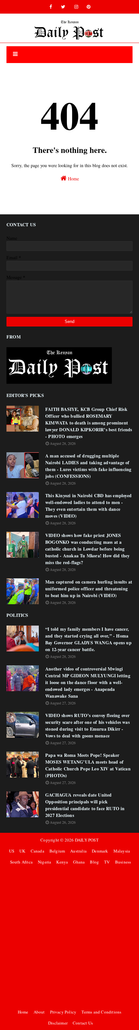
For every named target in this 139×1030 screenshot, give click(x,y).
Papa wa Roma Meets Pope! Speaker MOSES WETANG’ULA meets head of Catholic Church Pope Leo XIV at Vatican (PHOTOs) (88, 765)
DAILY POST (87, 840)
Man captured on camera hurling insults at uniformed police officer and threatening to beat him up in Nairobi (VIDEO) (88, 588)
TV (107, 862)
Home (73, 179)
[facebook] (50, 7)
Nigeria (44, 862)
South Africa (21, 862)
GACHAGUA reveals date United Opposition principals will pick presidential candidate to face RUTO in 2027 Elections (85, 805)
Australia (78, 851)
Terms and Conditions (101, 1012)
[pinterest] (88, 7)
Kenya (62, 862)
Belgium (57, 851)
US (11, 851)
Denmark (100, 851)
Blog (94, 862)
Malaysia (121, 851)
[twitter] (63, 7)
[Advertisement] (69, 936)
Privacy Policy (63, 1012)
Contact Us (83, 1023)
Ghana (79, 862)
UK (22, 851)
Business (123, 862)
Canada (37, 851)
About (39, 1012)
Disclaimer (58, 1023)
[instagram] (76, 7)
